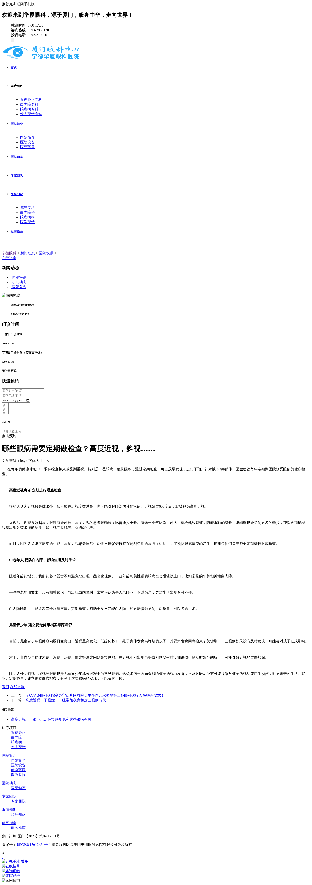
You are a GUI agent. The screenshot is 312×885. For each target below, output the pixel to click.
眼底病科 (27, 217)
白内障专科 (29, 104)
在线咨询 (9, 258)
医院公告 (19, 287)
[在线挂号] (156, 866)
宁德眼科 (9, 253)
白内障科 (27, 212)
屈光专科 (27, 207)
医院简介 (17, 124)
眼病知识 (9, 810)
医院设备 (27, 142)
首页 (14, 67)
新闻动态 (27, 253)
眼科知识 (17, 194)
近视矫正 (18, 733)
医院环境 (27, 147)
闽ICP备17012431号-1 (33, 845)
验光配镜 (18, 747)
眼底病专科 (29, 109)
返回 (5, 687)
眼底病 (16, 742)
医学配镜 (27, 222)
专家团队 (17, 175)
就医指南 (17, 231)
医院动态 (17, 156)
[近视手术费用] (156, 861)
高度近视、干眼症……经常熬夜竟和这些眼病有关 (66, 700)
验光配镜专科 (31, 114)
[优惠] (2, 857)
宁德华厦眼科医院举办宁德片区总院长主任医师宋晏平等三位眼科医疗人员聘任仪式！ (95, 695)
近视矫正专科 (31, 100)
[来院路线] (156, 876)
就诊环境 (18, 770)
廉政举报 (18, 775)
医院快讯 (46, 253)
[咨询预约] (156, 871)
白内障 (16, 737)
